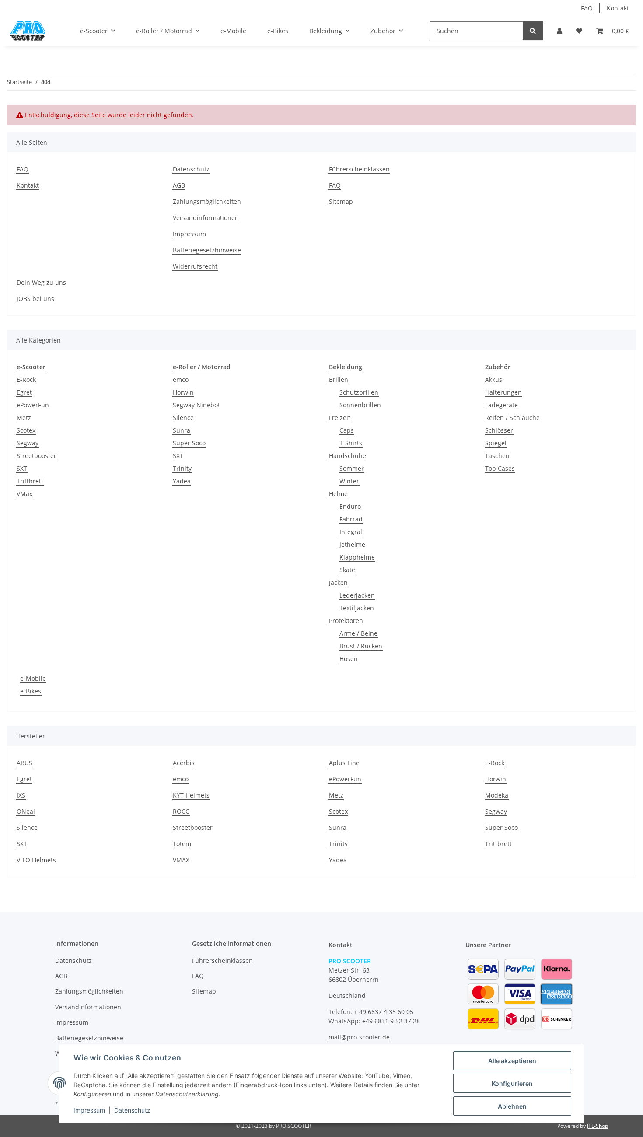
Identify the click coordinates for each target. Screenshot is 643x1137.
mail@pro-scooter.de (359, 1037)
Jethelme (352, 544)
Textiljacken (356, 608)
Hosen (348, 658)
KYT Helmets (191, 795)
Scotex (26, 430)
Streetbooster (36, 455)
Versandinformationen (206, 217)
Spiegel (496, 443)
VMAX (181, 860)
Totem (182, 844)
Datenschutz (132, 1110)
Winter (349, 481)
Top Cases (500, 468)
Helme (338, 494)
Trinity (182, 468)
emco (181, 379)
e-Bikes (30, 691)
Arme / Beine (358, 633)
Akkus (493, 379)
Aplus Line (344, 763)
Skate (347, 570)
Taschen (497, 455)
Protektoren (346, 620)
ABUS (24, 763)
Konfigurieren (512, 1083)
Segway (27, 443)
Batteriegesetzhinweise (207, 250)
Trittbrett (30, 481)
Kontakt (618, 8)
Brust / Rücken (360, 646)
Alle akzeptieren (512, 1060)
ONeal (26, 811)
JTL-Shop (597, 1126)
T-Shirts (350, 443)
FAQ (587, 8)
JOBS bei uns (35, 298)
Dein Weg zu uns (41, 282)
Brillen (338, 379)
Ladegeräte (501, 405)
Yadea (182, 481)
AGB (179, 185)
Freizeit (339, 417)
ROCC (181, 811)
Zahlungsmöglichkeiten (207, 201)
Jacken (338, 582)
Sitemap (341, 201)
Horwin (183, 392)
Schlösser (499, 430)
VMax (24, 494)
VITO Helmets (36, 860)
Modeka (496, 795)
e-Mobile (33, 678)
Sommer (351, 468)
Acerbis (184, 763)
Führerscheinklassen (359, 169)
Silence (183, 417)
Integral (350, 532)
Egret (24, 392)
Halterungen (503, 392)
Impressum (89, 1110)
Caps (346, 430)
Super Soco (189, 443)
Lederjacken (357, 595)
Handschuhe (347, 455)
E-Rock (26, 379)
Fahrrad (351, 519)
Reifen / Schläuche (512, 417)
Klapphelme (357, 557)
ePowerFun (33, 405)
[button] (559, 31)
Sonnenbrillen (360, 405)
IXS (21, 795)
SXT (22, 468)
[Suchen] (533, 30)
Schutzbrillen (358, 392)
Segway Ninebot (196, 405)
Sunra (181, 430)
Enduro (350, 506)
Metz (24, 417)
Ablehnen (512, 1106)
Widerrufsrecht (195, 266)
